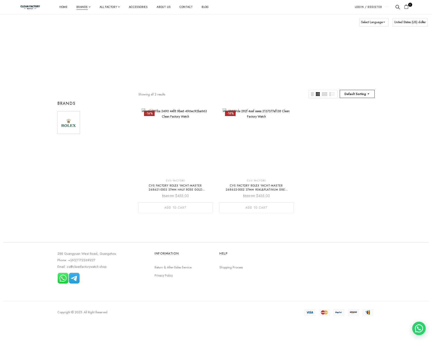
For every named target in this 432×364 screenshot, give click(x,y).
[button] (408, 7)
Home (200, 55)
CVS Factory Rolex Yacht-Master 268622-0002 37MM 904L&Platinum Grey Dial (256, 190)
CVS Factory (175, 180)
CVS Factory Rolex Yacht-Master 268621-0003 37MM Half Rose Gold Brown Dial (175, 190)
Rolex (212, 55)
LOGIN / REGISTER (368, 7)
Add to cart (175, 208)
